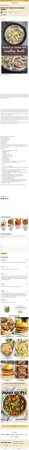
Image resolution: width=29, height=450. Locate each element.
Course (7, 5)
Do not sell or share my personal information (19, 448)
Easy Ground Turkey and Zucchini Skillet (25, 229)
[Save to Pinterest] (1, 198)
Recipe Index (21, 441)
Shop (19, 445)
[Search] (28, 3)
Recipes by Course (16, 443)
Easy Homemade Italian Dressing (3, 229)
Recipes (4, 5)
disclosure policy (13, 20)
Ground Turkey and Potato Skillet (11, 229)
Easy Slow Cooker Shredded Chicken (7, 359)
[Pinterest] (26, 1)
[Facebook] (27, 1)
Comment (3, 237)
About (13, 445)
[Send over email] (7, 198)
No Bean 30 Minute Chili (18, 228)
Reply (27, 273)
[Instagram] (24, 1)
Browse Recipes (15, 441)
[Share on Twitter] (5, 198)
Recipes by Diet (21, 443)
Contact (16, 445)
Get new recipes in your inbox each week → (7, 0)
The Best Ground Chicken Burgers (7, 380)
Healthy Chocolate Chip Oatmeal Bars (21, 380)
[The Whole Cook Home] (14, 3)
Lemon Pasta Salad (21, 358)
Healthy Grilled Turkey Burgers (21, 336)
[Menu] (1, 3)
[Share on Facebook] (3, 198)
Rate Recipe (3, 18)
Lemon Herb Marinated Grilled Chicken (7, 337)
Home (1, 5)
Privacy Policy (12, 448)
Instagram (18, 184)
